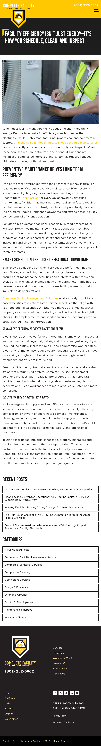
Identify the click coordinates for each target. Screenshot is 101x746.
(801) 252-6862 (86, 5)
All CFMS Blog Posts (16, 550)
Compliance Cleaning (17, 572)
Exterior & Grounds (16, 595)
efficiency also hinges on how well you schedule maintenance (56, 142)
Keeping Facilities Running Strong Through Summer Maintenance (43, 507)
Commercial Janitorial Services (23, 565)
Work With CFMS (62, 658)
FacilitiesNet (29, 198)
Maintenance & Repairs (18, 610)
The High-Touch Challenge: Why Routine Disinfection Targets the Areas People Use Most (47, 516)
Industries (58, 653)
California (10, 698)
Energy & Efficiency (16, 587)
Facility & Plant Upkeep (18, 602)
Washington (11, 719)
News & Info (59, 663)
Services (57, 648)
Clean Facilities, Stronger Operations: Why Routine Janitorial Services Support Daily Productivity (46, 498)
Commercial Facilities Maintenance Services (31, 557)
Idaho (8, 704)
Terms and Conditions (63, 722)
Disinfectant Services (17, 580)
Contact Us (59, 674)
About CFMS (60, 669)
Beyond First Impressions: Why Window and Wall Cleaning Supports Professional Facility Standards (45, 527)
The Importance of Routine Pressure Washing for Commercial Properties (48, 489)
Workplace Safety (15, 617)
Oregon (9, 714)
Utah (7, 693)
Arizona (9, 709)
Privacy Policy (59, 716)
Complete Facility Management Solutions (30, 298)
